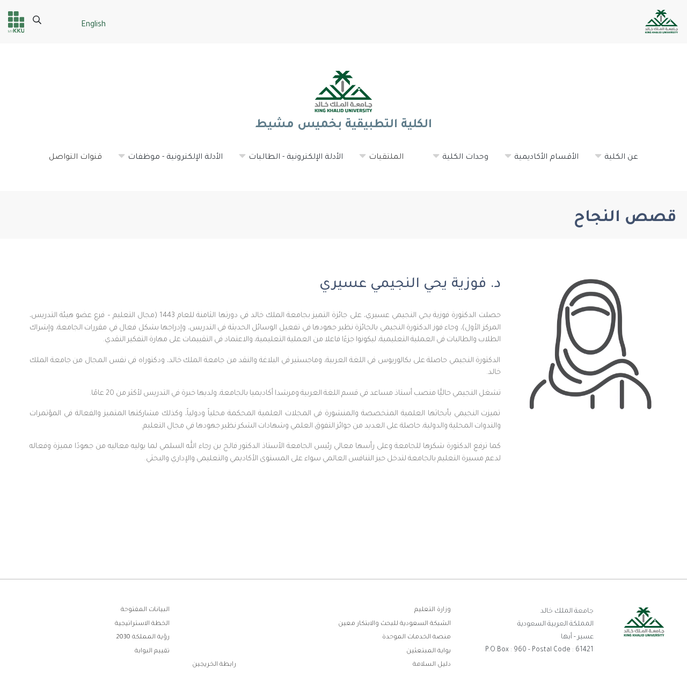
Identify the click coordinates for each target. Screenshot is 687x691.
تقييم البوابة (152, 651)
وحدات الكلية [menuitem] (460, 162)
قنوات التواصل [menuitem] (75, 157)
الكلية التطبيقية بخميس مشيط (343, 125)
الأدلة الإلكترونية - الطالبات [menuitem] (290, 162)
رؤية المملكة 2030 (143, 637)
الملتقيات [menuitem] (381, 162)
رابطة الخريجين (214, 664)
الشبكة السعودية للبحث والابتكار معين (394, 624)
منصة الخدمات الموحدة (416, 637)
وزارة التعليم (432, 610)
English (93, 25)
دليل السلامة (432, 664)
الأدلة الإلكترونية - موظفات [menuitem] (170, 162)
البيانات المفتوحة (145, 610)
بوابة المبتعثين (428, 651)
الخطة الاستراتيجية (142, 624)
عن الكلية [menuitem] (616, 162)
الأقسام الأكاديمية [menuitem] (541, 162)
